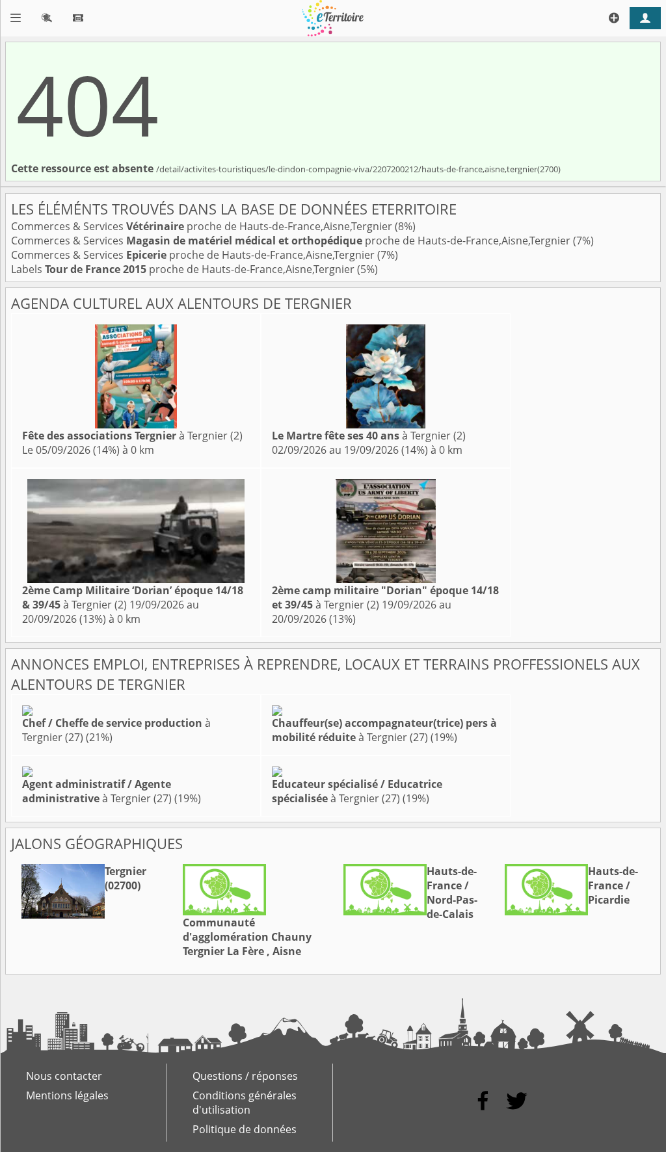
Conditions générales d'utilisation (245, 1102)
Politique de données (245, 1129)
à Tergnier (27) (384, 730)
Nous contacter (64, 1076)
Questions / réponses (245, 1076)
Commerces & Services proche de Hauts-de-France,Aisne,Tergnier (203, 226)
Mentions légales (67, 1095)
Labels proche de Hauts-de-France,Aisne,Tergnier (184, 269)
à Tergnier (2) (132, 435)
